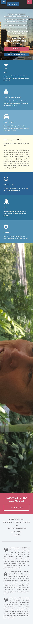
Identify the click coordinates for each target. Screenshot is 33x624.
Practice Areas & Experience (16, 54)
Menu (3, 2)
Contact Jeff (16, 49)
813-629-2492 (17, 507)
